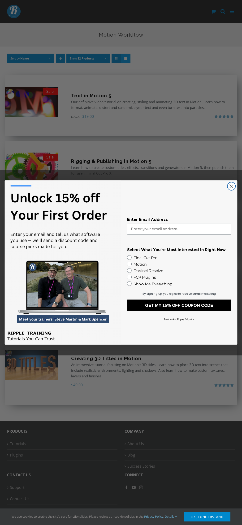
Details (170, 516)
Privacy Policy (153, 516)
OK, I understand (207, 517)
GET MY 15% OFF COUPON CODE (179, 305)
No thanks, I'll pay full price (179, 319)
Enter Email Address (147, 219)
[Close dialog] (231, 186)
